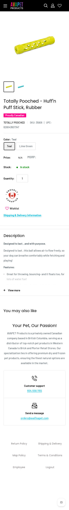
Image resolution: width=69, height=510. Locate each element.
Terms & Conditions (50, 455)
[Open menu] (5, 5)
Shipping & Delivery (50, 443)
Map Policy (19, 455)
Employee (19, 467)
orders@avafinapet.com (34, 418)
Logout (50, 467)
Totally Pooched (14, 122)
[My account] (52, 6)
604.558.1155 (34, 390)
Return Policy (19, 443)
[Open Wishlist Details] (60, 6)
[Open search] (46, 6)
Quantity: (9, 178)
